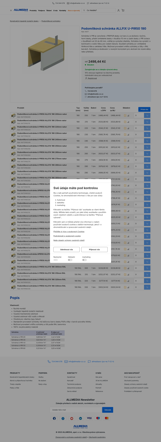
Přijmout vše (94, 249)
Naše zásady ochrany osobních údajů (68, 240)
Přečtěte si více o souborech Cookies (68, 231)
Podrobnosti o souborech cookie (67, 236)
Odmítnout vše (66, 249)
